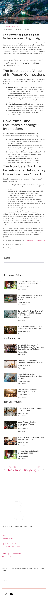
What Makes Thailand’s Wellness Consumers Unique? (30, 362)
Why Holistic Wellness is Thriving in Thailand (28, 391)
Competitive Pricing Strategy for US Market (30, 409)
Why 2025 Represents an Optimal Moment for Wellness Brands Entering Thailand (31, 347)
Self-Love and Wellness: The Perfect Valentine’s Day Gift (30, 327)
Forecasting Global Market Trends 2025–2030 (29, 452)
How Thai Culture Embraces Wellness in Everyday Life (29, 283)
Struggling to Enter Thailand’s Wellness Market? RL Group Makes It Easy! (30, 313)
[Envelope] (11, 594)
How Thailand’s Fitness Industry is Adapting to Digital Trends (30, 376)
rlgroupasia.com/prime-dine (35, 240)
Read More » (22, 289)
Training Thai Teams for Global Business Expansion (31, 439)
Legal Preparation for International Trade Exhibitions (27, 424)
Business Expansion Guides (16, 29)
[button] (15, 257)
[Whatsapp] (5, 594)
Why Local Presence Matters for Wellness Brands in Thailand (30, 297)
